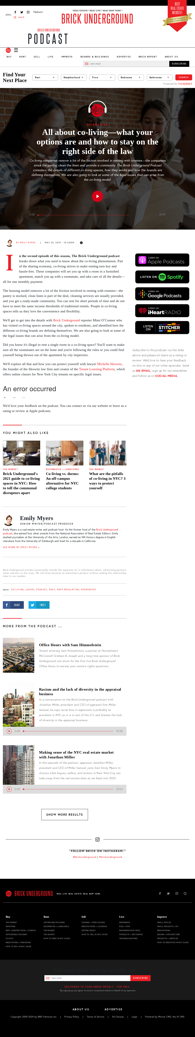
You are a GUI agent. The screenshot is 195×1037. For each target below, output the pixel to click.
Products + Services (167, 938)
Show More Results (64, 814)
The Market (10, 469)
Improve (67, 56)
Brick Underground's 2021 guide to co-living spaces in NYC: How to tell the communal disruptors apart (21, 483)
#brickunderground (110, 857)
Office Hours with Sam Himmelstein (70, 645)
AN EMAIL (143, 371)
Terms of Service (95, 1016)
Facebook (15, 12)
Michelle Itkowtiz (109, 364)
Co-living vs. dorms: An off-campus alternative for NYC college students (62, 481)
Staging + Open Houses (93, 922)
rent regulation (68, 589)
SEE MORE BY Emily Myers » (21, 547)
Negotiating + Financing (18, 942)
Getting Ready (89, 930)
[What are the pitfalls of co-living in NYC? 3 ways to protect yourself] (107, 453)
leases (30, 589)
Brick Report (148, 56)
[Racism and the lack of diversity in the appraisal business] (18, 698)
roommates (88, 589)
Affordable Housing (16, 934)
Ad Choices (118, 1016)
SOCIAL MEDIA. (166, 376)
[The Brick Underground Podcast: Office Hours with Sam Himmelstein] (18, 653)
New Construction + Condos (21, 930)
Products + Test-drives (131, 934)
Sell (37, 56)
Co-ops (9, 938)
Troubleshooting (128, 938)
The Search (49, 934)
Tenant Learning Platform (97, 369)
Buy (9, 56)
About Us (171, 56)
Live (51, 56)
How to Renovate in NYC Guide (173, 942)
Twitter (21, 12)
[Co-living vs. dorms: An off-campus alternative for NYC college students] (64, 453)
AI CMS (180, 1016)
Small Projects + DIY (167, 926)
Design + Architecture (168, 934)
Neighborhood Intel (129, 930)
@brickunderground (85, 857)
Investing (10, 926)
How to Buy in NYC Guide (18, 946)
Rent (22, 56)
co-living (17, 589)
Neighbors (124, 922)
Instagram (28, 12)
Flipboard (37, 12)
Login (134, 1016)
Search (184, 77)
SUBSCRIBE (179, 63)
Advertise (124, 56)
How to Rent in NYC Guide (57, 938)
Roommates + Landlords (62, 469)
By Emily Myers (26, 242)
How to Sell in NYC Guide (94, 934)
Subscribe (140, 978)
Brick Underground (49, 30)
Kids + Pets (124, 926)
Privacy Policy (71, 1016)
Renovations (163, 930)
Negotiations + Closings (94, 926)
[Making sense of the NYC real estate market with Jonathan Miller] (18, 761)
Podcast (41, 589)
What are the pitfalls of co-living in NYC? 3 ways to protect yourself (107, 481)
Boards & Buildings (95, 56)
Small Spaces (164, 922)
